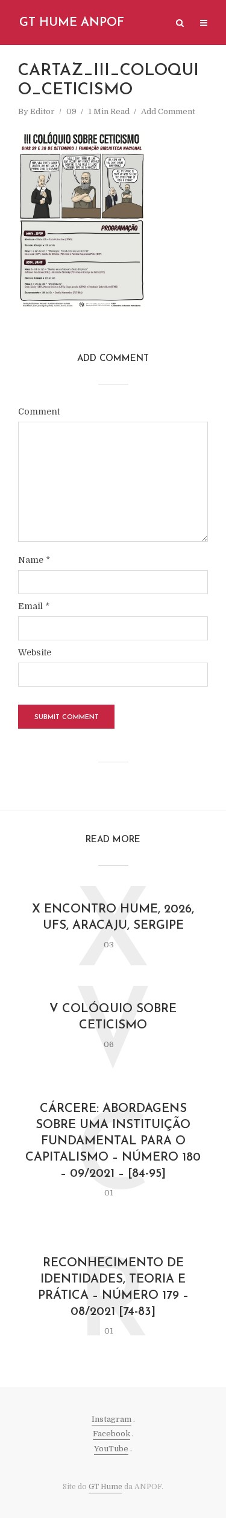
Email (33, 606)
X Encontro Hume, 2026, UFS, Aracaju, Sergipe (113, 917)
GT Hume (105, 1487)
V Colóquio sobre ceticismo (113, 1017)
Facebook (111, 1433)
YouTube (111, 1448)
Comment (39, 411)
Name (34, 560)
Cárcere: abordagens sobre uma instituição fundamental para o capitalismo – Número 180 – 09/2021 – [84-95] (113, 1141)
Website (34, 652)
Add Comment (168, 111)
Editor (42, 111)
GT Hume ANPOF (71, 23)
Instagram (111, 1419)
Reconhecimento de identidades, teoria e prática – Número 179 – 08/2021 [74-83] (113, 1287)
